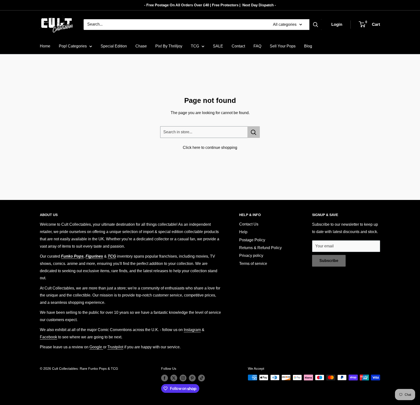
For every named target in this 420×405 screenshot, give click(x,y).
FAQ (257, 46)
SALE (218, 46)
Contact (238, 46)
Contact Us (248, 224)
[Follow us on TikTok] (201, 378)
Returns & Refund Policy (260, 248)
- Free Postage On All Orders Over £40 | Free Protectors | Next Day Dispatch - (210, 5)
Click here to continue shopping (210, 147)
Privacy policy (251, 255)
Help (243, 232)
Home (45, 46)
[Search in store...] (253, 132)
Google (96, 347)
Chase (141, 46)
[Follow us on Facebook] (164, 378)
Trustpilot (115, 347)
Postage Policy (252, 240)
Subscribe (328, 261)
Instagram (192, 330)
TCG (195, 46)
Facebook (48, 337)
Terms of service (253, 263)
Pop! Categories (73, 46)
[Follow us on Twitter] (173, 378)
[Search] (315, 24)
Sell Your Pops (283, 46)
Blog (308, 46)
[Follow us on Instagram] (183, 378)
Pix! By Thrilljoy (168, 46)
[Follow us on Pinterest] (192, 378)
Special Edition (114, 46)
